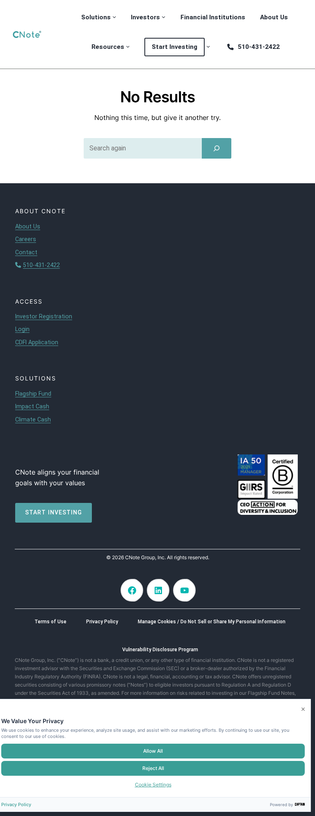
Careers (25, 239)
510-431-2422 (41, 265)
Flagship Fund (33, 393)
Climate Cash (33, 419)
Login (22, 329)
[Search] (216, 148)
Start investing (53, 512)
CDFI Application (36, 342)
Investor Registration (43, 316)
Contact (26, 252)
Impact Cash (32, 406)
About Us (27, 226)
